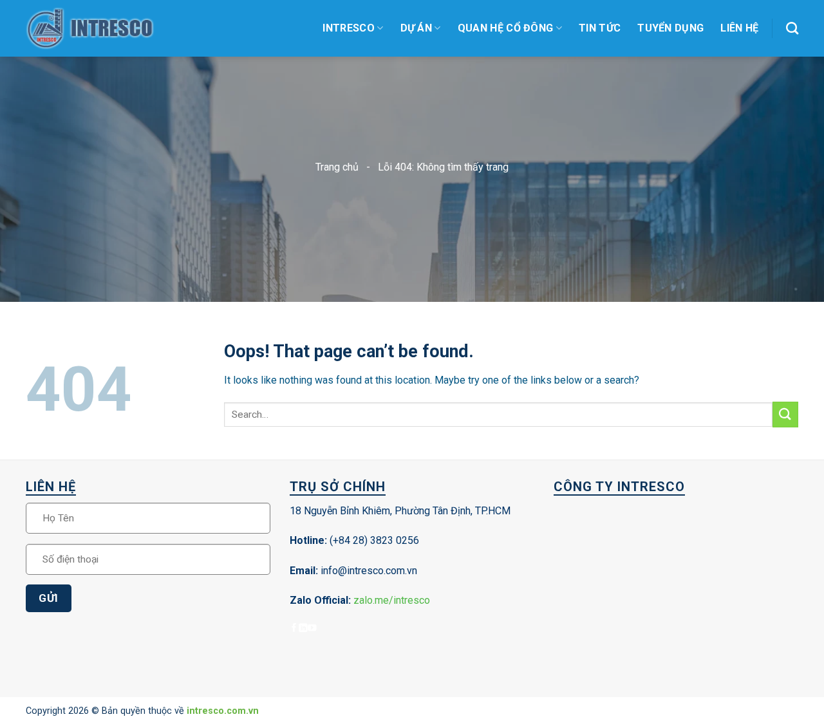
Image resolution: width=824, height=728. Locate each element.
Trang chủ (337, 167)
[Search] (792, 28)
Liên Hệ (739, 28)
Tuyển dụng (670, 28)
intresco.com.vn (223, 710)
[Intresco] (90, 28)
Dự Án (416, 28)
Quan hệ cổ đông (506, 28)
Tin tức (600, 28)
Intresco (349, 28)
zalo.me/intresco (391, 600)
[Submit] (785, 414)
